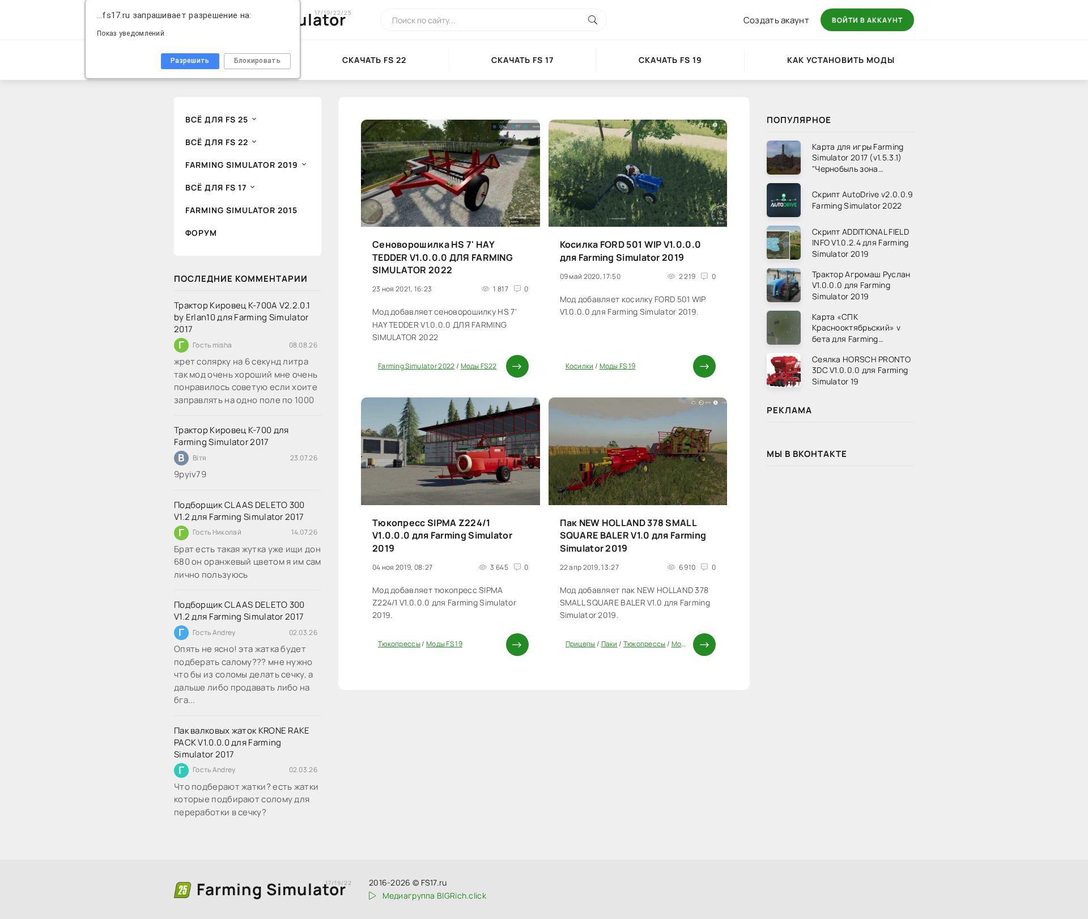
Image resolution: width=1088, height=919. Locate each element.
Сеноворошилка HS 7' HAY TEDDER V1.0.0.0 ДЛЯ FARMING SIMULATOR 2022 (442, 257)
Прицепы (581, 644)
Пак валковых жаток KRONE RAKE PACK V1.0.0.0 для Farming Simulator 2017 (242, 742)
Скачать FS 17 (522, 59)
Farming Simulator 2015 (241, 210)
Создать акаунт (776, 20)
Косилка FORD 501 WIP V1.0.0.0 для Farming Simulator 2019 (631, 250)
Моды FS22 (479, 366)
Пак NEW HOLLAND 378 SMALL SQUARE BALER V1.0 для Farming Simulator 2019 (633, 535)
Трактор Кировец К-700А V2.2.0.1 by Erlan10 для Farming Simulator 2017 (242, 317)
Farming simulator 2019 (241, 164)
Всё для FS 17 (215, 187)
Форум (201, 232)
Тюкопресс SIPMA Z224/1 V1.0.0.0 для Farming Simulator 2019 (442, 535)
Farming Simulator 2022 (416, 366)
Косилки (580, 366)
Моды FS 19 (618, 366)
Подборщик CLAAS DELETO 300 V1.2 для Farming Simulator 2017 (239, 511)
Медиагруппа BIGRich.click (434, 895)
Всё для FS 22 (216, 142)
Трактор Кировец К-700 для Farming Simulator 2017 (231, 436)
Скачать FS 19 (670, 59)
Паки (609, 644)
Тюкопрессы (399, 644)
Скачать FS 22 (374, 59)
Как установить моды (841, 59)
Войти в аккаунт (867, 20)
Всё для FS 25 (216, 119)
